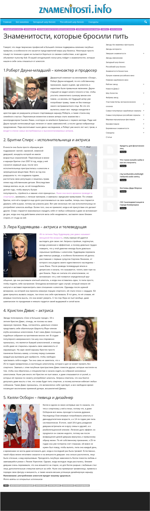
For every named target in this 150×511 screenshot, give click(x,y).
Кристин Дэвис (54, 485)
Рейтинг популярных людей (88, 29)
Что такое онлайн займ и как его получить (132, 161)
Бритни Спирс (41, 485)
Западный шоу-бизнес (44, 22)
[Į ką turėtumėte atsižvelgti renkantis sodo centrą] (110, 178)
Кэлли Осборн (68, 485)
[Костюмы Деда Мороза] (110, 192)
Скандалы (93, 22)
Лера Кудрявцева (82, 485)
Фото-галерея (116, 29)
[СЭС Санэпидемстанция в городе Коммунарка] (110, 206)
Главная (7, 22)
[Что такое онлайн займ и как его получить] (110, 164)
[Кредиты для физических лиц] (110, 149)
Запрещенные (30, 29)
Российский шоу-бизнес (72, 22)
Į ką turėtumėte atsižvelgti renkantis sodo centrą (131, 175)
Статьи (123, 152)
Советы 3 (105, 29)
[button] (145, 22)
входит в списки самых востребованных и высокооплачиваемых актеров (38, 131)
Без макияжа (22, 22)
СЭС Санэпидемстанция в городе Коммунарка (132, 203)
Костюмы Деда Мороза (131, 188)
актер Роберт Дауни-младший (22, 485)
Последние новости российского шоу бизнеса (56, 29)
